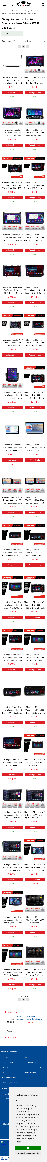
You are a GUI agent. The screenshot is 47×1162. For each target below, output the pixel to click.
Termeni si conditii (31, 1062)
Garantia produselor (9, 1083)
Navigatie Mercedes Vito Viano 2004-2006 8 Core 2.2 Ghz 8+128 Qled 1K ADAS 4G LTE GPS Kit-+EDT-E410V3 (34, 448)
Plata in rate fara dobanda (34, 1067)
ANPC (4, 1073)
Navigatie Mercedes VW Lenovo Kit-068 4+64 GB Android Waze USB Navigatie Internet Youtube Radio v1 (12, 185)
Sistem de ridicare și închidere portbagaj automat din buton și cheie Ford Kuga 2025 (29, 1018)
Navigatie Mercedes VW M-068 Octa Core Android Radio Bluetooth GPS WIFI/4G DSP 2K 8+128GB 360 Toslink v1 (34, 762)
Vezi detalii (12, 460)
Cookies (27, 1057)
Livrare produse (30, 1073)
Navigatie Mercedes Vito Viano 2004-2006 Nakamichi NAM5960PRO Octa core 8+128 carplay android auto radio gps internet (34, 920)
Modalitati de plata (9, 1078)
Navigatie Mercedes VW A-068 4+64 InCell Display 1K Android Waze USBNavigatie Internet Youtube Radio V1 (34, 80)
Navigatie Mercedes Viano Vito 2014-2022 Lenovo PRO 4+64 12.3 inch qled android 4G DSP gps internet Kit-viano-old (35, 553)
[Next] (39, 1023)
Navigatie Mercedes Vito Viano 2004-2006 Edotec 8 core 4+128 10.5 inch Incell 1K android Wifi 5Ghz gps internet (35, 500)
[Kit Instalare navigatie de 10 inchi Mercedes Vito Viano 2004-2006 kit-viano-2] (12, 62)
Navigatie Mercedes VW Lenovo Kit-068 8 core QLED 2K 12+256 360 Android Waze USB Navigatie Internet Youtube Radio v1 (34, 867)
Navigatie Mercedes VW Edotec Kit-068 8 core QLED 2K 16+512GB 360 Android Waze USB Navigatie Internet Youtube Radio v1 (34, 815)
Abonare (10, 1031)
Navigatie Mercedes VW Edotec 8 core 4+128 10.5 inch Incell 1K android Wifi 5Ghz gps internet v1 (12, 500)
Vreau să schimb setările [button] (28, 1153)
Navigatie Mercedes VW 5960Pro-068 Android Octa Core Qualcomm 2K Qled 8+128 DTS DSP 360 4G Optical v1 (34, 972)
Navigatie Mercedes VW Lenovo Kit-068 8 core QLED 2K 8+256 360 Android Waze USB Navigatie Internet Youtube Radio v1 (34, 605)
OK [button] (28, 1148)
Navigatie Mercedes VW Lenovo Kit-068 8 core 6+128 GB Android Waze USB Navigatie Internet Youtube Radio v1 (34, 395)
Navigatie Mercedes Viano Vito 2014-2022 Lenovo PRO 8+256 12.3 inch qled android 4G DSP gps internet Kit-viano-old (34, 710)
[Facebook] (5, 1104)
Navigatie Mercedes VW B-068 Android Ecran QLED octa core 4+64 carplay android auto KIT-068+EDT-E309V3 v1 (12, 238)
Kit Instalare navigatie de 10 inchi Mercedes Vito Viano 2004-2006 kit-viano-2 (12, 80)
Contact (5, 1057)
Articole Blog (7, 1067)
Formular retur (7, 1062)
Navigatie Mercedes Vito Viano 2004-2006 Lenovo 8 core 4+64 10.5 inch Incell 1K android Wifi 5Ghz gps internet (35, 343)
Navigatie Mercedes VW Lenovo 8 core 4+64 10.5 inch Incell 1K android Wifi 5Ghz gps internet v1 (12, 343)
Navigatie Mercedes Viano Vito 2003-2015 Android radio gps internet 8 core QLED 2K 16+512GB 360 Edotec (12, 867)
